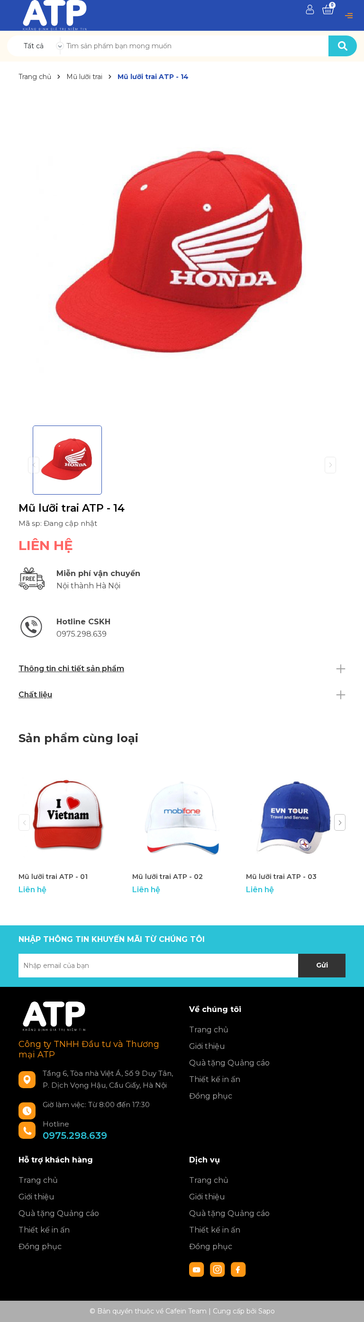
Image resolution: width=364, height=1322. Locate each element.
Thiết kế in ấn (214, 1079)
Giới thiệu (207, 1046)
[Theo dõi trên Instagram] (218, 1269)
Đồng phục (210, 1095)
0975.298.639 (75, 1135)
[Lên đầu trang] (347, 1305)
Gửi (322, 965)
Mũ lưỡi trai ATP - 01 (53, 876)
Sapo (266, 1311)
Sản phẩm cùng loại (78, 738)
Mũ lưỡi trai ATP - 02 (167, 876)
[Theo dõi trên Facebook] (238, 1269)
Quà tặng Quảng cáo (229, 1062)
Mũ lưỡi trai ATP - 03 (281, 876)
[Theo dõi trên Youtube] (197, 1269)
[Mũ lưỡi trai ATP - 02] (182, 817)
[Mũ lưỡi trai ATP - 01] (68, 817)
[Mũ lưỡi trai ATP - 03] (296, 817)
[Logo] (54, 14)
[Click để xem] (182, 255)
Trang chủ (208, 1029)
